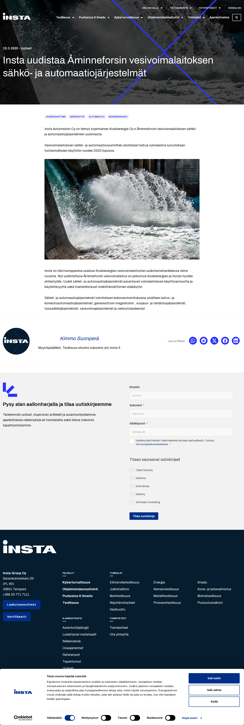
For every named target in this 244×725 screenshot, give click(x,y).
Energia (159, 582)
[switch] (106, 718)
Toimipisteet (119, 627)
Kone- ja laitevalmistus (214, 589)
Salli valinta (214, 689)
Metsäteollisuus (209, 596)
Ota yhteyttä (119, 634)
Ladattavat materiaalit (79, 634)
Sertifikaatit (16, 616)
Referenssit (71, 655)
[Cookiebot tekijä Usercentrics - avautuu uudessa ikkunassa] (23, 718)
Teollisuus (71, 602)
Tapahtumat (72, 661)
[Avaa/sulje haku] (236, 17)
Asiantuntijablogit (76, 627)
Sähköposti (137, 423)
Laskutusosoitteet (21, 604)
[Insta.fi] (17, 17)
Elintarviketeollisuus (124, 582)
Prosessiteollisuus (167, 602)
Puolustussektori (210, 602)
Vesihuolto (117, 609)
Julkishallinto (119, 589)
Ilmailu (202, 582)
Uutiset (68, 668)
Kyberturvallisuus (76, 582)
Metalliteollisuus (165, 596)
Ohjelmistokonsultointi (80, 589)
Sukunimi (136, 405)
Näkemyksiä (72, 641)
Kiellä (214, 701)
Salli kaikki (214, 678)
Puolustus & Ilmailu (78, 596)
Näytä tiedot (189, 717)
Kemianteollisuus (166, 589)
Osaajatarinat (73, 648)
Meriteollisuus (120, 596)
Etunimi (135, 387)
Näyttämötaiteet (122, 602)
